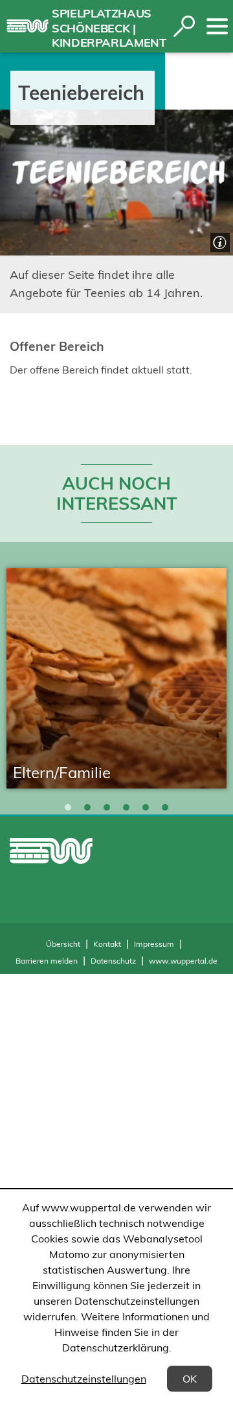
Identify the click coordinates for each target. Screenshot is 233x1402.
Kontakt (107, 944)
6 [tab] (165, 807)
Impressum (154, 944)
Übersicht (63, 944)
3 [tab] (107, 807)
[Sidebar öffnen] (217, 26)
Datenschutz (113, 961)
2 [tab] (87, 807)
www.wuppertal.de (183, 961)
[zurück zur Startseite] (27, 25)
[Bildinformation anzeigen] (218, 240)
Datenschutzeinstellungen (83, 1378)
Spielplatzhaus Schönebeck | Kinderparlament (109, 28)
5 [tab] (145, 807)
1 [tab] (68, 807)
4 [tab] (126, 807)
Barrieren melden (47, 961)
